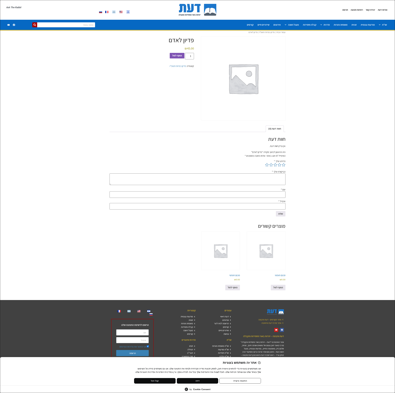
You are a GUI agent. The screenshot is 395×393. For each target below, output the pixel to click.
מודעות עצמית (368, 24)
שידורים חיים (263, 24)
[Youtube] (8, 25)
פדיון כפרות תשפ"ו (267, 32)
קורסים (250, 24)
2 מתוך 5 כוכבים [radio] (279, 165)
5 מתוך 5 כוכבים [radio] (267, 165)
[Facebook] (14, 25)
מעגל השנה (293, 24)
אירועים (277, 24)
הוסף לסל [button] (278, 287)
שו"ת (384, 24)
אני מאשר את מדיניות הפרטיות (132, 346)
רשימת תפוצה (357, 9)
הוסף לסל (177, 55)
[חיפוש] (34, 24)
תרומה (345, 9)
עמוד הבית (280, 32)
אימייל (281, 201)
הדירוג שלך (279, 161)
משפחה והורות (340, 24)
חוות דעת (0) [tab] (274, 128)
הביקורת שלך (278, 172)
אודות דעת (382, 9)
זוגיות (354, 24)
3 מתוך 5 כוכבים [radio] (275, 165)
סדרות (327, 24)
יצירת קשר (370, 9)
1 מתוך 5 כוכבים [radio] (283, 165)
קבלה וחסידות (309, 24)
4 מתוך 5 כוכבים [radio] (271, 165)
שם (283, 189)
